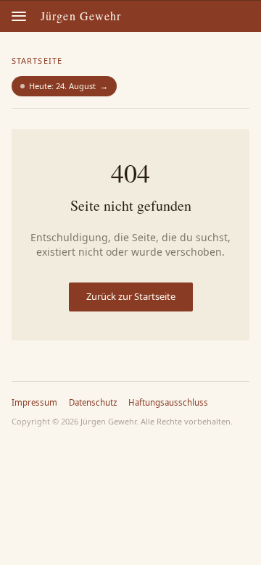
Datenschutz (93, 402)
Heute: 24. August (68, 85)
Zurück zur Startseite (130, 296)
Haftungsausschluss (168, 402)
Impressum (34, 402)
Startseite (37, 60)
